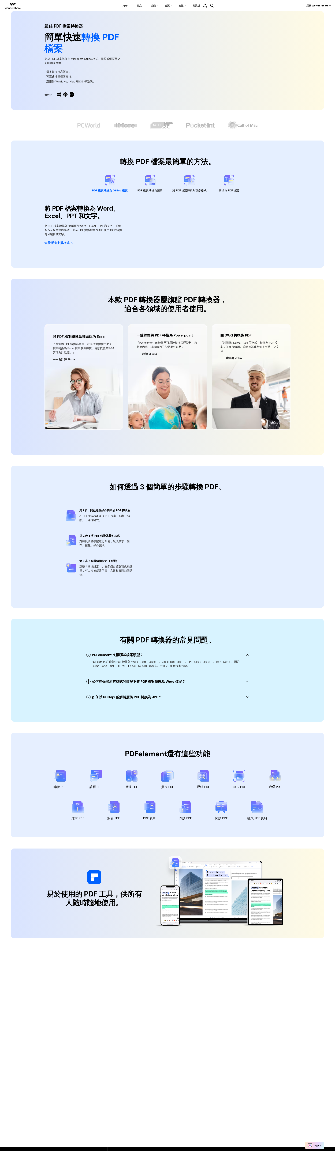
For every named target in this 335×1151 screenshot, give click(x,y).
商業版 (196, 5)
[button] (58, 243)
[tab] (110, 185)
